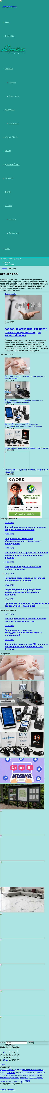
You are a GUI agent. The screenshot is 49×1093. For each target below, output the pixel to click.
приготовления (14, 1078)
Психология (14, 124)
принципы (24, 1078)
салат (10, 1081)
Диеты (8, 192)
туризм (24, 1081)
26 (7, 1060)
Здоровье (9, 110)
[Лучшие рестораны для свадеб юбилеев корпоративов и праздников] (22, 834)
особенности (39, 1072)
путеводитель (33, 1077)
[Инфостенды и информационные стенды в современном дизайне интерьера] (22, 808)
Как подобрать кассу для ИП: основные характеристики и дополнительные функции (23, 425)
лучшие (11, 1072)
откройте (5, 1075)
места (22, 1073)
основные (29, 1073)
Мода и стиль (11, 137)
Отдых (8, 151)
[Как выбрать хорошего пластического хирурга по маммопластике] (17, 374)
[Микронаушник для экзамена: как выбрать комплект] (17, 446)
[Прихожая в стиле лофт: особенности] (22, 886)
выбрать (10, 1070)
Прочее (8, 206)
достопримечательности (32, 1070)
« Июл (2, 1065)
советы (16, 1081)
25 (4, 1060)
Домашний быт (12, 165)
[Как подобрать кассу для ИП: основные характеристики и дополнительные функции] (17, 422)
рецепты (4, 1081)
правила (25, 1075)
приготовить (4, 1078)
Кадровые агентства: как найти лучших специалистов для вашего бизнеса (26, 332)
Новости (12, 219)
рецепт (40, 1078)
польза (20, 1075)
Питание (9, 178)
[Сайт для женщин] (8, 7)
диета (17, 1069)
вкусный (3, 1070)
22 (15, 1057)
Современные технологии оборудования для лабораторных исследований (24, 401)
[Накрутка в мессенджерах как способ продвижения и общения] (17, 468)
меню (18, 1073)
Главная (12, 82)
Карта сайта (14, 96)
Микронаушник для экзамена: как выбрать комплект (26, 448)
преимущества (35, 1075)
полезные (14, 1075)
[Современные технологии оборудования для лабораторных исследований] (17, 398)
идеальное (3, 1072)
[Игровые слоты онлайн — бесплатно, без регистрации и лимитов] (22, 860)
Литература (14, 233)
